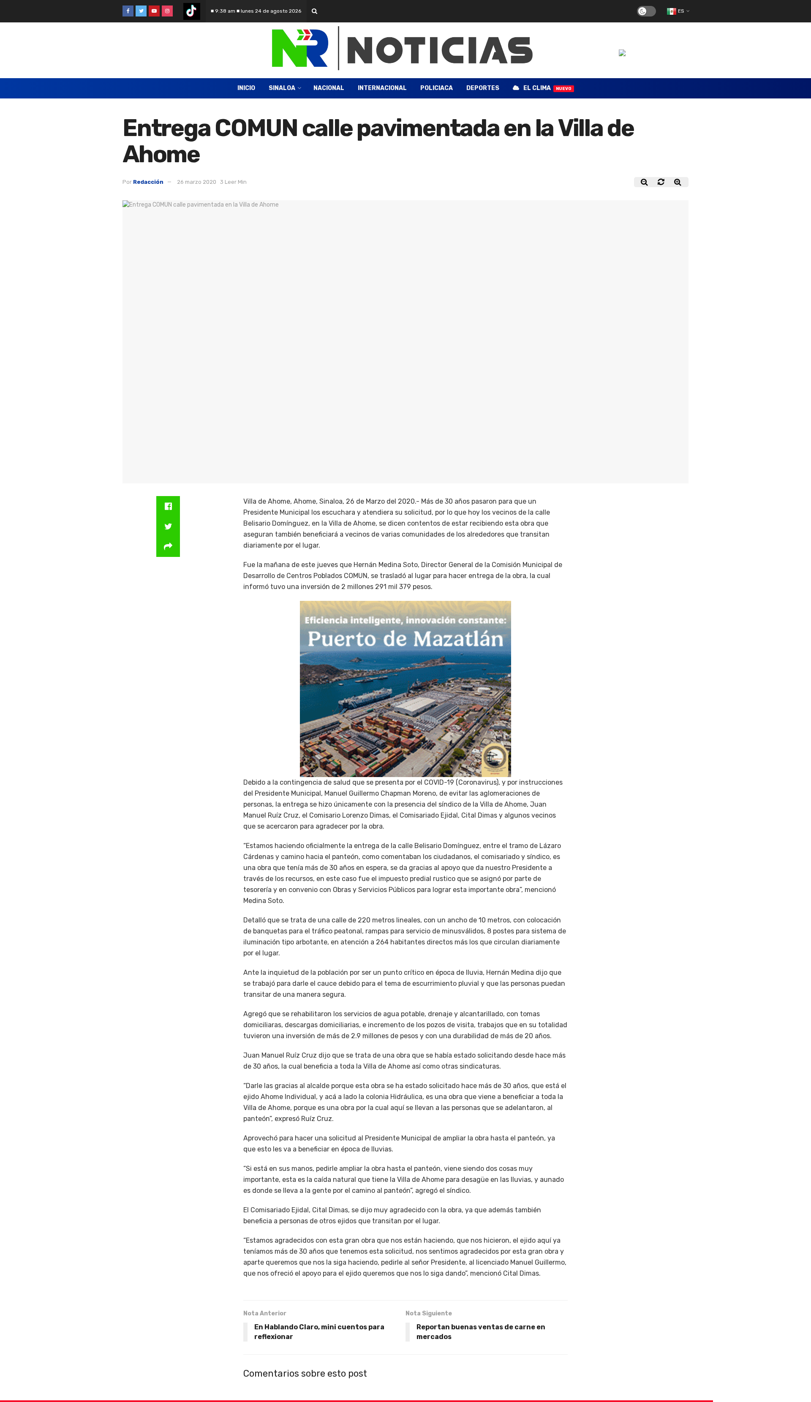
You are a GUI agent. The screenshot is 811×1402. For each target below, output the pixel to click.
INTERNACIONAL (382, 88)
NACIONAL (328, 88)
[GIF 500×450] (405, 689)
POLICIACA (436, 88)
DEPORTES (482, 88)
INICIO (246, 88)
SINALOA (282, 88)
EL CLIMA (547, 88)
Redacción (148, 182)
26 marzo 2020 (196, 182)
